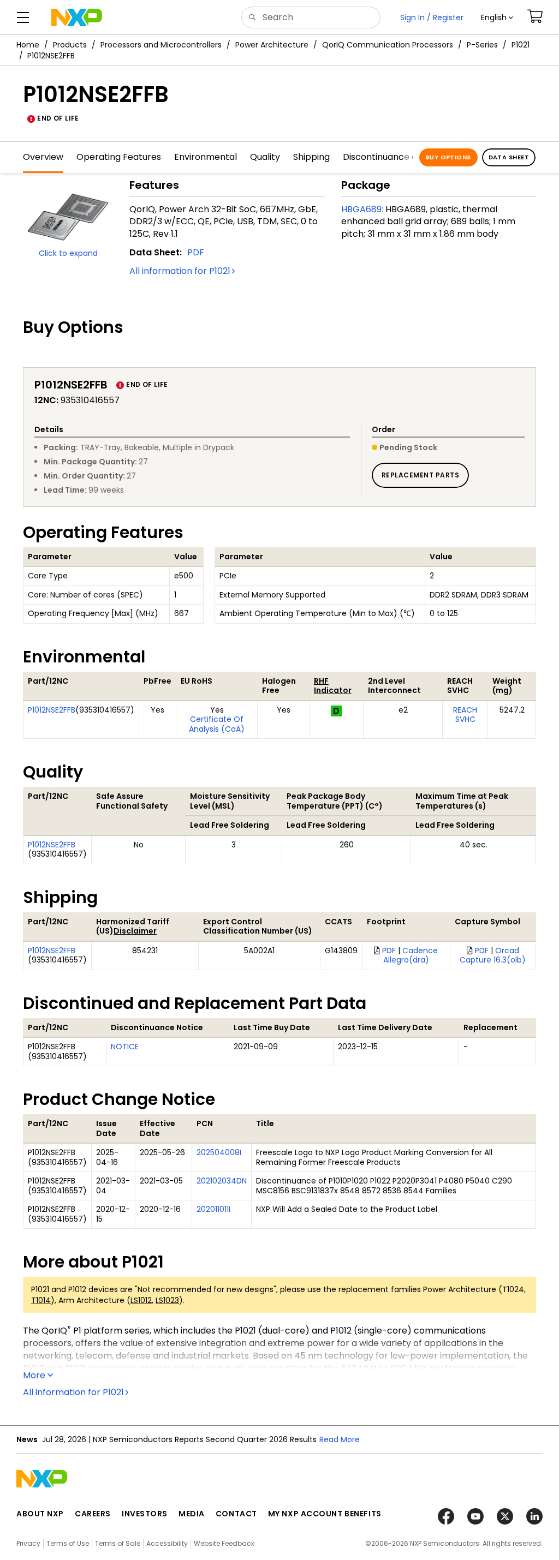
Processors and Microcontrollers (161, 44)
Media (192, 1513)
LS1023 (167, 1300)
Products (70, 44)
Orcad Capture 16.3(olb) (493, 955)
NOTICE (125, 1046)
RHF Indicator (333, 686)
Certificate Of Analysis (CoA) (217, 724)
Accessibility (167, 1543)
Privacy (28, 1543)
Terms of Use (67, 1543)
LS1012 (141, 1300)
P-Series (482, 44)
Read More (339, 1439)
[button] (497, 17)
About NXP (40, 1513)
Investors (145, 1513)
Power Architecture (271, 44)
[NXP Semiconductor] (76, 17)
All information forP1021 (179, 271)
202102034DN (222, 1180)
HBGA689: (362, 209)
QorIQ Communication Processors (387, 44)
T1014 (41, 1300)
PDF (195, 252)
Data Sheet (509, 157)
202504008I (219, 1152)
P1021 (521, 44)
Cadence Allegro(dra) (410, 955)
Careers (93, 1513)
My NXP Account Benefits (325, 1513)
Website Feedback (224, 1543)
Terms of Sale (117, 1543)
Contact (236, 1513)
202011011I (213, 1209)
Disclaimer (135, 930)
